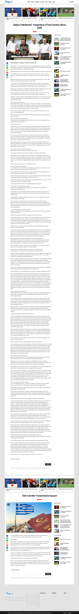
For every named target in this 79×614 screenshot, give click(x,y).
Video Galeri (32, 596)
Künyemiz (32, 603)
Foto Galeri (32, 594)
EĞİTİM (32, 2)
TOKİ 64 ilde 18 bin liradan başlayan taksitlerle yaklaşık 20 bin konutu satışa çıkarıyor (65, 39)
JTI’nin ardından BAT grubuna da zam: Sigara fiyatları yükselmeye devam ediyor (65, 58)
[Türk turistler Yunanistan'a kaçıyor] (29, 517)
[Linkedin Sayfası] (14, 598)
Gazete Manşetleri (55, 607)
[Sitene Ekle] (20, 598)
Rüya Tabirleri (66, 599)
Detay (65, 612)
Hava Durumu (54, 595)
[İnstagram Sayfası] (10, 598)
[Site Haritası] (18, 598)
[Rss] (16, 598)
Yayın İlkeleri (7, 604)
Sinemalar (54, 603)
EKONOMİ (37, 2)
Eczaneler (54, 599)
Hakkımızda (7, 602)
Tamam (69, 612)
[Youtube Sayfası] (12, 598)
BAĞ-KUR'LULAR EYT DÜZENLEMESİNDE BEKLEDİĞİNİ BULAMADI (64, 80)
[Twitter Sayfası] (8, 598)
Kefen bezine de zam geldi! (65, 71)
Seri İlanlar (54, 604)
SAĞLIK (49, 2)
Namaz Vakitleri (55, 598)
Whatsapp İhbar (18, 604)
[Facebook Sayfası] (6, 598)
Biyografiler (66, 598)
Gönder (48, 464)
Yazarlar (31, 598)
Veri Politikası (7, 605)
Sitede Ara (66, 595)
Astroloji (65, 600)
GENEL (28, 2)
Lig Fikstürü (54, 600)
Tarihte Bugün (54, 602)
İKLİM (53, 2)
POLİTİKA (42, 2)
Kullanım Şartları (18, 602)
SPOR (46, 2)
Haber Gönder (17, 605)
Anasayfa (7, 5)
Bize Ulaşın (32, 605)
